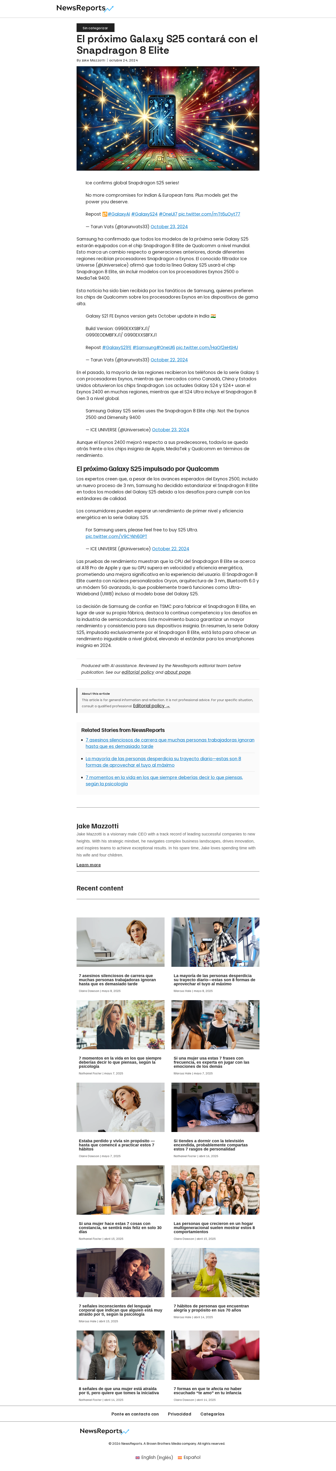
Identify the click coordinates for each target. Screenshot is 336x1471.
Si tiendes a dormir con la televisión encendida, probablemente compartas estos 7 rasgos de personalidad (211, 1145)
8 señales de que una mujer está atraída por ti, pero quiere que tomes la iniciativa (119, 1390)
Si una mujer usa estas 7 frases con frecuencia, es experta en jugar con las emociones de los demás (211, 1062)
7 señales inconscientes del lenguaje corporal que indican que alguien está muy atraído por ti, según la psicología (120, 1310)
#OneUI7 (168, 214)
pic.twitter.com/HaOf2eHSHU (207, 348)
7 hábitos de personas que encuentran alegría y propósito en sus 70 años (211, 1308)
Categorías (212, 1414)
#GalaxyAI (119, 214)
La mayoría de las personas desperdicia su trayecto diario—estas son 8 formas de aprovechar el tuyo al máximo (163, 762)
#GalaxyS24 (144, 214)
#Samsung (144, 348)
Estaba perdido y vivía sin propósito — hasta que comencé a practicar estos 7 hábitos (117, 1145)
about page (178, 672)
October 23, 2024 (169, 227)
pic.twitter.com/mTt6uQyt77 (209, 214)
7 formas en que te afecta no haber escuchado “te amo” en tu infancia (208, 1390)
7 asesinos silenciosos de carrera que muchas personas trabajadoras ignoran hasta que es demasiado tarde (117, 979)
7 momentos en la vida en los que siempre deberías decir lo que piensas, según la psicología (120, 1062)
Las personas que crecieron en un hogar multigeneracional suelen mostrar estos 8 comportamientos (214, 1227)
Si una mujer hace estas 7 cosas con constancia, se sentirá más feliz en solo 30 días (120, 1227)
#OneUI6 (165, 348)
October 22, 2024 (169, 360)
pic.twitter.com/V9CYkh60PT (116, 536)
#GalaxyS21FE (116, 348)
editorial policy (138, 672)
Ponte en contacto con (135, 1414)
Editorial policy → (151, 706)
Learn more (89, 864)
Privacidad (179, 1414)
